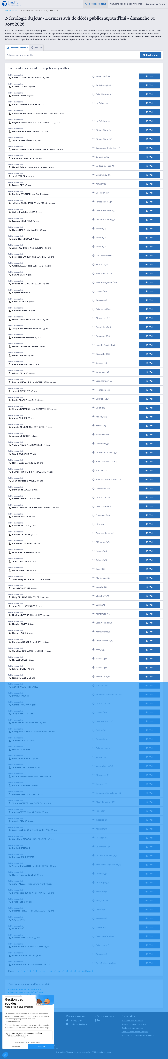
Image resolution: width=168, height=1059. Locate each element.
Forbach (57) (101, 470)
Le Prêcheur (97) (103, 121)
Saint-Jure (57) (102, 945)
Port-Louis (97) (103, 76)
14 (59, 971)
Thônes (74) (101, 918)
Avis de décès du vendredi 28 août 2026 (25, 992)
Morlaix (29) (101, 426)
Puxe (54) (100, 811)
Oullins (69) (101, 730)
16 (67, 971)
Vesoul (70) (101, 757)
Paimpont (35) (102, 443)
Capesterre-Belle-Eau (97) (108, 148)
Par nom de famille (19, 48)
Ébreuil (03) (101, 927)
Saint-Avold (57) (103, 309)
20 (83, 971)
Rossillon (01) (102, 838)
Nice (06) (100, 524)
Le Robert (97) (102, 103)
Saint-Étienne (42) (104, 273)
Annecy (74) (101, 417)
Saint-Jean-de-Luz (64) (106, 461)
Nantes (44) (101, 291)
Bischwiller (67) (103, 354)
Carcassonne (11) (104, 255)
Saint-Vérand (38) (104, 623)
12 (51, 971)
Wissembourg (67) (104, 766)
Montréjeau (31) (103, 578)
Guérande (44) (102, 739)
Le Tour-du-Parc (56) (105, 166)
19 (79, 971)
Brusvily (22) (101, 587)
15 (63, 971)
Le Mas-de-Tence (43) (106, 452)
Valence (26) (101, 685)
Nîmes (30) (101, 184)
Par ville (38, 48)
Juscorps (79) (102, 820)
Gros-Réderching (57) (106, 963)
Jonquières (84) (103, 157)
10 (43, 971)
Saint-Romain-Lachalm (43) (108, 479)
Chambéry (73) (102, 596)
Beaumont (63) (103, 336)
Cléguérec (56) (103, 542)
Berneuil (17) (101, 784)
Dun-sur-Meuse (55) (105, 533)
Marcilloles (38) (103, 676)
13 (55, 971)
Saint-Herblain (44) (104, 381)
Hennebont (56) (103, 390)
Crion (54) (100, 909)
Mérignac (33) (102, 900)
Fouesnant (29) (103, 515)
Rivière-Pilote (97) (104, 130)
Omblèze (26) (102, 399)
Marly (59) (100, 650)
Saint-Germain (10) (104, 721)
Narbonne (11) (102, 435)
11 (47, 971)
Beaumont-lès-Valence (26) (109, 694)
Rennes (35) (101, 300)
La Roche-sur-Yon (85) (106, 856)
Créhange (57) (102, 882)
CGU (94, 1052)
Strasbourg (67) (103, 264)
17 (71, 971)
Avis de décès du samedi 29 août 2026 (25, 989)
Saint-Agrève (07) (104, 748)
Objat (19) (100, 408)
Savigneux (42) (102, 372)
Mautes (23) (101, 829)
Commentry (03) (103, 175)
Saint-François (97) (104, 94)
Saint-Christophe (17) (105, 211)
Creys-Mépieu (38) (104, 641)
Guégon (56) (101, 363)
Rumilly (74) (101, 891)
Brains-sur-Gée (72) (105, 936)
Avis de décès (11, 11)
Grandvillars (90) (103, 327)
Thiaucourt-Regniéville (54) (108, 865)
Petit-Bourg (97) (103, 85)
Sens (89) (100, 569)
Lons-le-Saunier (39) (105, 345)
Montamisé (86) (103, 614)
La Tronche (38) (103, 497)
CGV (88, 1052)
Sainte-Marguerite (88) (106, 282)
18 (75, 971)
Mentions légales (105, 1052)
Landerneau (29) (103, 488)
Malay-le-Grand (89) (105, 802)
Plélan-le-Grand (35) (105, 220)
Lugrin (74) (101, 605)
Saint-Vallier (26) (103, 506)
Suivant (89, 971)
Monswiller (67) (103, 632)
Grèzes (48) (101, 560)
